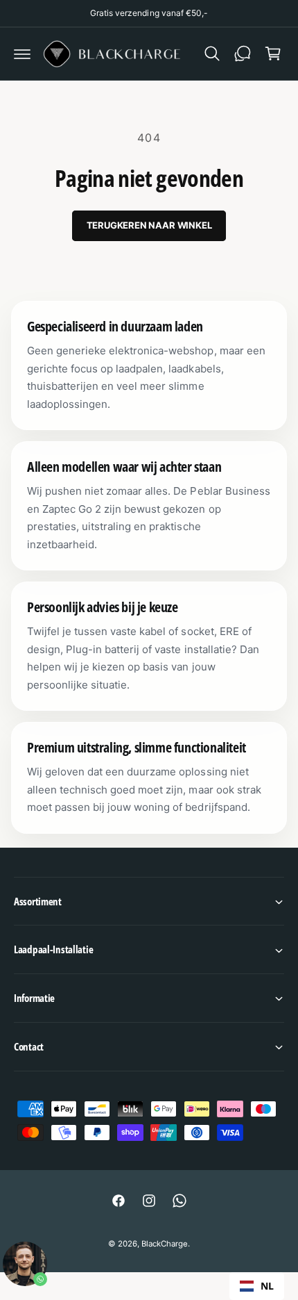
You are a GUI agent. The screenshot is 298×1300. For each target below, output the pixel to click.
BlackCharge (164, 1244)
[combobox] (256, 1286)
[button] (22, 53)
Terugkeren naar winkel (149, 225)
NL (267, 1285)
